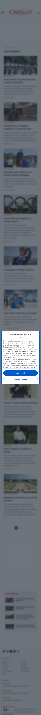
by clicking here (9, 357)
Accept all (21, 373)
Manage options (20, 380)
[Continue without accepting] (20, 338)
